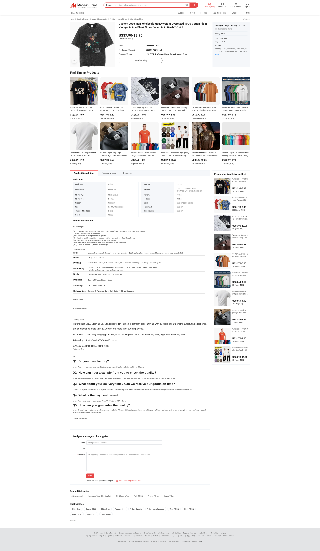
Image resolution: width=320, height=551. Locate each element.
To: (84, 448)
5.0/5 (223, 33)
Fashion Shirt (120, 509)
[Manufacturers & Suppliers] (83, 5)
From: (82, 442)
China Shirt (76, 509)
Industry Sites (176, 533)
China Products (111, 533)
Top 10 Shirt (91, 514)
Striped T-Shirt (169, 496)
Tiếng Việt (217, 536)
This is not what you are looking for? (100, 480)
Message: (81, 454)
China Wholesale (150, 533)
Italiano (147, 536)
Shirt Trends (106, 514)
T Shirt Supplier (136, 509)
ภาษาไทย (201, 536)
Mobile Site (214, 533)
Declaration (186, 541)
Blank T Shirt (189, 509)
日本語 (187, 536)
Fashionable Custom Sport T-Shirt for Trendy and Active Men (240, 292)
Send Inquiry (140, 60)
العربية (173, 536)
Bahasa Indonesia (229, 536)
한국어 (180, 536)
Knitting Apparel (76, 496)
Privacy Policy (197, 541)
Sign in (247, 6)
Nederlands (165, 536)
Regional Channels (189, 533)
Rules (248, 13)
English (101, 536)
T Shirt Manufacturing (155, 509)
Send (90, 475)
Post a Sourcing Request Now (129, 480)
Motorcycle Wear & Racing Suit (99, 496)
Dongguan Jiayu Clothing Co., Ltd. (230, 25)
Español (109, 536)
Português (118, 536)
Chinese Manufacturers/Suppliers (130, 533)
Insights (223, 533)
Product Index (203, 533)
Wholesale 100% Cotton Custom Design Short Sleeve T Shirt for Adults (240, 330)
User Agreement (174, 541)
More (217, 54)
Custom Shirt (91, 509)
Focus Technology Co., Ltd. (143, 541)
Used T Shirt (174, 509)
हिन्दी (193, 536)
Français (127, 536)
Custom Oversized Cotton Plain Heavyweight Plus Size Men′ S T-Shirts (240, 255)
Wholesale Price (163, 533)
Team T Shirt (77, 514)
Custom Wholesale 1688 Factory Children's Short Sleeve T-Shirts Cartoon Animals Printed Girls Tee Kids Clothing (240, 198)
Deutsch (155, 536)
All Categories (78, 13)
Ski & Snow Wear (122, 496)
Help (205, 13)
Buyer (192, 13)
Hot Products (98, 533)
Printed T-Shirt (153, 496)
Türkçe (209, 536)
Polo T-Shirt (138, 496)
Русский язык (137, 536)
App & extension (219, 13)
